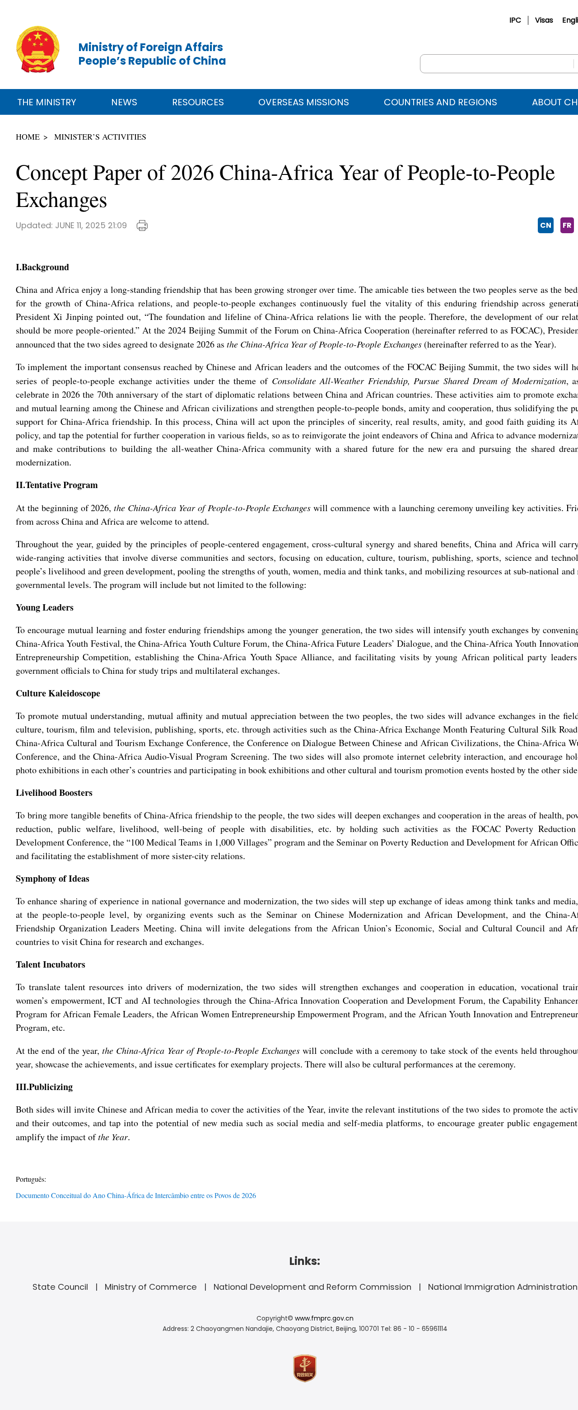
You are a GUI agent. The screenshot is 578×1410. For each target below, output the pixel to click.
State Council (60, 1286)
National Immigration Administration (503, 1286)
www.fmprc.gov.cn (324, 1318)
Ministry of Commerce (151, 1286)
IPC (515, 20)
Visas (544, 20)
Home (28, 136)
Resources (198, 102)
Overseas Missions (303, 102)
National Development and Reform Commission (312, 1286)
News (124, 102)
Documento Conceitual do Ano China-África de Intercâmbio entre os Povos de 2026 (136, 1195)
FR (567, 225)
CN (545, 225)
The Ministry (46, 102)
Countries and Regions (440, 102)
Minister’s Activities (100, 136)
